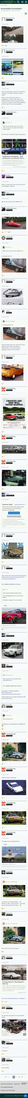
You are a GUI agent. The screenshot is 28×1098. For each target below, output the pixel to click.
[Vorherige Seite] (6, 1077)
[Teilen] (25, 13)
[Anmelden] (22, 2)
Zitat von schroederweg (11, 882)
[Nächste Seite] (22, 1077)
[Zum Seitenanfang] (25, 1095)
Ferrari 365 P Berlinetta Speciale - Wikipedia (13, 998)
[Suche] (18, 2)
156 (19, 1077)
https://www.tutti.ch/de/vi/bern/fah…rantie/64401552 (12, 679)
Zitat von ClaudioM (10, 321)
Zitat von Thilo (8, 675)
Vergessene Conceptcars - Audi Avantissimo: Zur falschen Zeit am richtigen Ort (13, 157)
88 (13, 1077)
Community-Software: (14, 1095)
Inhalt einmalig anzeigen (14, 513)
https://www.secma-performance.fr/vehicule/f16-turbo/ (11, 693)
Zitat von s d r (8, 122)
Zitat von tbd (8, 715)
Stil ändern (24, 1083)
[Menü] (26, 2)
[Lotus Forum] (8, 2)
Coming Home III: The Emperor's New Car (13, 983)
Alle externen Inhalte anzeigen (14, 516)
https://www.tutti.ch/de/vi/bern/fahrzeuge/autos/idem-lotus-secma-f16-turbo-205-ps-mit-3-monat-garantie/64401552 (14, 577)
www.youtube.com (19, 504)
